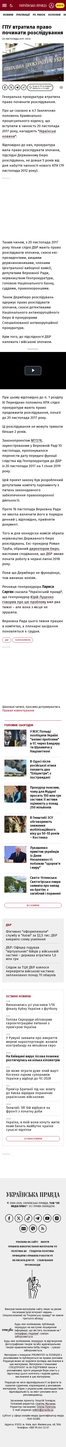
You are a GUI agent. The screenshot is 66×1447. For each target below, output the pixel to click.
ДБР (6, 640)
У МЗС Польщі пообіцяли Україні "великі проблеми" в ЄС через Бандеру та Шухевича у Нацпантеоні (45, 741)
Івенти (45, 1242)
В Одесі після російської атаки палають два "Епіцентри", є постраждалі (43, 769)
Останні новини (18, 996)
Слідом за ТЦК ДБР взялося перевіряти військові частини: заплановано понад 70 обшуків (31, 971)
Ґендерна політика (41, 1251)
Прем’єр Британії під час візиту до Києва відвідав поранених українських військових (30, 1093)
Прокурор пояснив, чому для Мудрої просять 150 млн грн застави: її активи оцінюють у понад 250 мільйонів (45, 797)
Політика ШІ (19, 1251)
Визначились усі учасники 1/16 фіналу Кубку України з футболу (31, 1007)
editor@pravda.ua (42, 1410)
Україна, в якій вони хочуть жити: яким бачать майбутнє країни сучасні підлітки (33, 1126)
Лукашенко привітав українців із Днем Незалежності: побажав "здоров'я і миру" (45, 858)
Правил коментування (18, 710)
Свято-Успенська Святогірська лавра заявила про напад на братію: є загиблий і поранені (45, 886)
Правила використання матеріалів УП (32, 1246)
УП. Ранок (39, 14)
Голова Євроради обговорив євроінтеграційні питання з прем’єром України (29, 1023)
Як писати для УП (23, 1260)
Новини (8, 14)
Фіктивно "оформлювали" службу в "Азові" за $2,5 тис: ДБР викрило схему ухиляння (31, 935)
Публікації (23, 14)
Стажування (45, 1260)
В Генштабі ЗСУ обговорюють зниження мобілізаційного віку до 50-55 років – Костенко (44, 828)
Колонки (54, 14)
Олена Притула (46, 1406)
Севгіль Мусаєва (45, 1403)
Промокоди (32, 1264)
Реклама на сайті (27, 1242)
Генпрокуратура (22, 640)
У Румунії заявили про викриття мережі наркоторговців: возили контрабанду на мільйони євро (31, 1041)
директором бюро (44, 549)
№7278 (36, 440)
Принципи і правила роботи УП (32, 1255)
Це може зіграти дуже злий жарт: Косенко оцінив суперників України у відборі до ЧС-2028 (32, 1074)
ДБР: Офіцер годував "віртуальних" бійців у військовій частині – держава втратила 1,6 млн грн (32, 953)
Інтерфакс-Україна (26, 1333)
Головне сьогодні (18, 725)
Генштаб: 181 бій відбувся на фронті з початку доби (28, 1110)
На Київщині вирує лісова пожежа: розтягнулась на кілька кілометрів (33, 1058)
